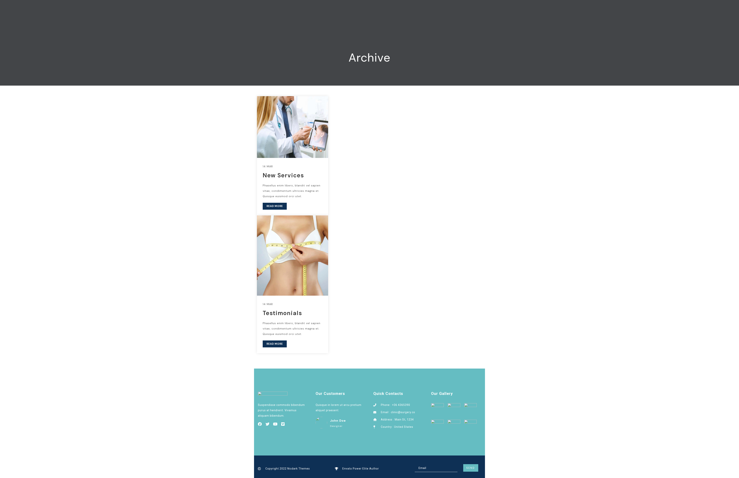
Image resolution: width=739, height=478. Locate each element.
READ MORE (275, 206)
